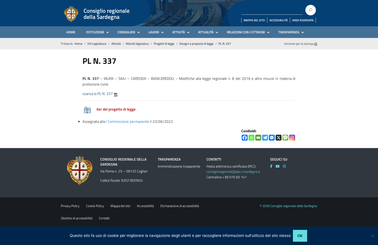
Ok (300, 236)
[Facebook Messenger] (272, 138)
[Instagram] (292, 138)
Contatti (104, 218)
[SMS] (285, 138)
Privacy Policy (70, 205)
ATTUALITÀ (206, 32)
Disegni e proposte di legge (196, 43)
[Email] (258, 138)
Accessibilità (145, 205)
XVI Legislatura (96, 43)
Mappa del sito (120, 205)
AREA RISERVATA (302, 20)
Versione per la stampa (299, 43)
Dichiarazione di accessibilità (179, 205)
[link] (273, 166)
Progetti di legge (164, 43)
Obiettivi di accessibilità (76, 218)
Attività (116, 43)
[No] (372, 236)
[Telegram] (265, 138)
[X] (279, 138)
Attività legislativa (137, 43)
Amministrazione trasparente (179, 166)
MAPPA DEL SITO (254, 20)
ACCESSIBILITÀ (279, 20)
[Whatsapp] (251, 138)
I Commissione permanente (127, 121)
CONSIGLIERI (126, 32)
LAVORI (154, 32)
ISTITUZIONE (95, 32)
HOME (70, 32)
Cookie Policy (95, 205)
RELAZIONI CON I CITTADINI (246, 32)
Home (78, 43)
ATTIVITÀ (178, 32)
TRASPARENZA (288, 32)
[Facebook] (245, 138)
